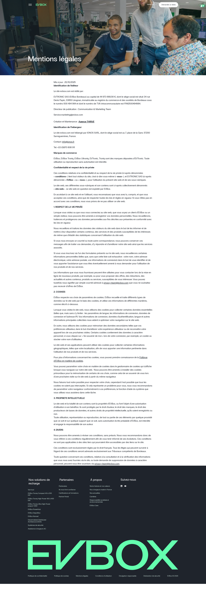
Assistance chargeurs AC (37, 529)
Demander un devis (168, 5)
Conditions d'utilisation (103, 576)
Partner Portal (64, 496)
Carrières (93, 496)
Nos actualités (95, 493)
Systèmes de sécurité (35, 525)
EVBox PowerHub (34, 509)
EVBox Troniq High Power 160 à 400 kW (41, 499)
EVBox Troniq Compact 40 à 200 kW (40, 494)
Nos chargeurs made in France (101, 490)
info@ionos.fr (68, 142)
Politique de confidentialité (37, 576)
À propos (96, 479)
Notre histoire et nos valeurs (100, 486)
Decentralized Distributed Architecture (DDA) (37, 521)
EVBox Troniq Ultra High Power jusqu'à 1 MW (39, 505)
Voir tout (31, 490)
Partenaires (66, 479)
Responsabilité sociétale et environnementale (99, 501)
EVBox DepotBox (34, 513)
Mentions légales (82, 576)
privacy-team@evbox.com (116, 283)
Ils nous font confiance (67, 490)
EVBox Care (94, 505)
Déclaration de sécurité (151, 576)
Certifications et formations (68, 493)
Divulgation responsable (127, 576)
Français (150, 4)
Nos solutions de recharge (39, 481)
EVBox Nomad (33, 516)
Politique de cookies (61, 576)
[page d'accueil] (42, 5)
